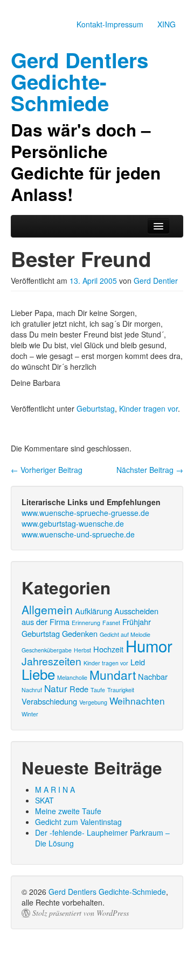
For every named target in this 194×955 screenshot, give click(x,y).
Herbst (82, 650)
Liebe (38, 674)
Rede (79, 688)
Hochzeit (108, 649)
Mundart (112, 674)
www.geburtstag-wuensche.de (73, 523)
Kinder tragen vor (148, 408)
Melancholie (72, 677)
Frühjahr (136, 621)
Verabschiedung (49, 701)
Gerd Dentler (156, 280)
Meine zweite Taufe (68, 811)
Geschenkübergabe (47, 650)
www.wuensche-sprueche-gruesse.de (85, 512)
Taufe (98, 690)
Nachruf (32, 690)
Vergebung (93, 702)
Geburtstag (96, 408)
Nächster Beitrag (149, 469)
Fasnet (111, 623)
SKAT (44, 800)
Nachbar (153, 676)
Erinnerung (86, 623)
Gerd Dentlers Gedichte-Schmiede (107, 891)
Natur (55, 688)
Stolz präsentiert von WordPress (80, 913)
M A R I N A (55, 789)
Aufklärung (93, 610)
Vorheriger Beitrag (46, 469)
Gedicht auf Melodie (125, 634)
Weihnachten (137, 700)
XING (166, 24)
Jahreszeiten (51, 661)
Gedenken (80, 633)
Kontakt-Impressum (110, 24)
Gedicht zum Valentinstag (78, 821)
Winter (30, 714)
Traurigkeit (120, 690)
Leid (137, 661)
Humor (149, 645)
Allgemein (47, 609)
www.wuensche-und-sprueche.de (78, 534)
